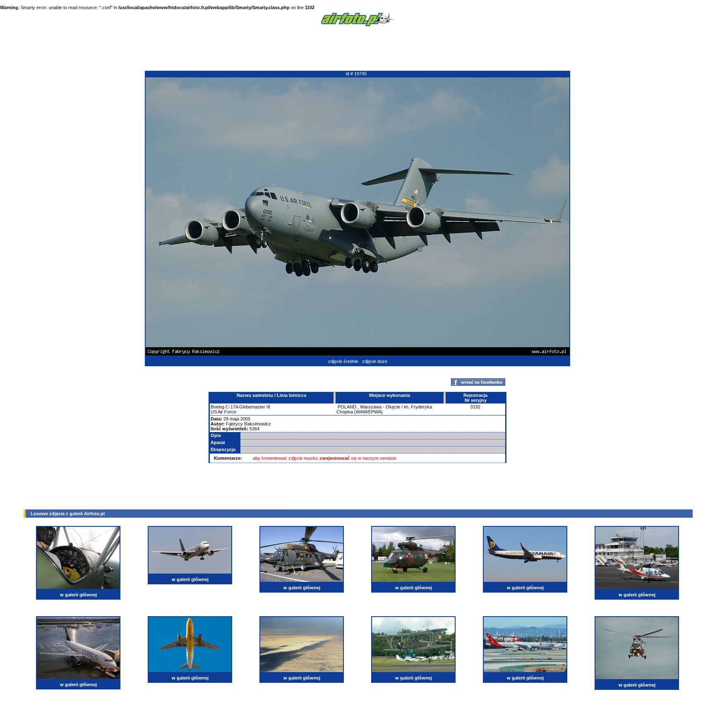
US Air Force (223, 411)
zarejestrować (334, 458)
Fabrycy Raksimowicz (248, 423)
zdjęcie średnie (343, 361)
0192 (475, 406)
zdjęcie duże (374, 361)
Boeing (217, 406)
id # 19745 (356, 73)
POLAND (347, 406)
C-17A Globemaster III (248, 406)
